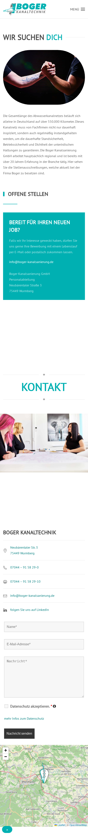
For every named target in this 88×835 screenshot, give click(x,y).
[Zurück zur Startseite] (24, 9)
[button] (77, 9)
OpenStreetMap (78, 825)
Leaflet (61, 825)
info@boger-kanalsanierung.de (31, 262)
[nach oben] (7, 829)
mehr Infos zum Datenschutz (24, 718)
